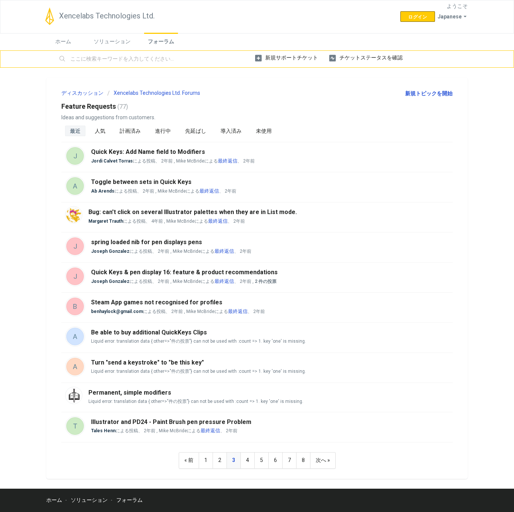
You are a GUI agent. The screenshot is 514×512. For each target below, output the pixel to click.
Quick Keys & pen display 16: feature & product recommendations (184, 272)
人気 (100, 131)
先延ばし (195, 131)
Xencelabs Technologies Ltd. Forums (157, 93)
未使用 (264, 131)
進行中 (163, 131)
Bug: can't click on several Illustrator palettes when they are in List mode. (192, 212)
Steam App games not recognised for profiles (156, 302)
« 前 (188, 460)
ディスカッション (82, 93)
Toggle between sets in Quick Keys (141, 181)
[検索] (62, 59)
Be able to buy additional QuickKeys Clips (149, 332)
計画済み (130, 131)
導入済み (231, 131)
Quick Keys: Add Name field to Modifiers (148, 151)
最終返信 (227, 161)
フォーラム (161, 41)
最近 (75, 131)
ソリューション (112, 41)
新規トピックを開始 (429, 93)
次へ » (323, 460)
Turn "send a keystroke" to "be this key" (147, 362)
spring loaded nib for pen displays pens (146, 242)
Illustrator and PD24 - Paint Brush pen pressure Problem (171, 421)
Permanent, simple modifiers (129, 392)
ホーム (63, 41)
